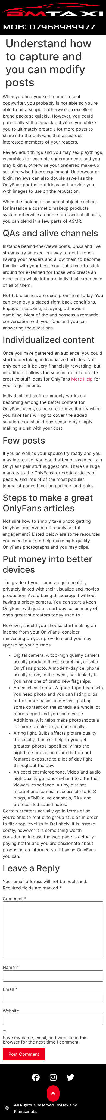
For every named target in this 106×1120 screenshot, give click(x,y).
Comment (14, 898)
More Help (82, 379)
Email (10, 989)
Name (10, 967)
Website (11, 1011)
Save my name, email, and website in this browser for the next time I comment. (45, 1039)
